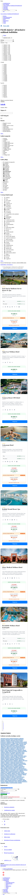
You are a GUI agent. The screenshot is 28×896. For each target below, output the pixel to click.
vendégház (5, 139)
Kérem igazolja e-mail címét (6, 798)
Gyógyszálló (7, 176)
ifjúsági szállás (6, 147)
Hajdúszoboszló (6, 18)
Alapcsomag (8, 251)
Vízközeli (7, 165)
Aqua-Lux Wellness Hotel (10, 352)
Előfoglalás (8, 205)
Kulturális (8, 243)
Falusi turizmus (8, 177)
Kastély (6, 179)
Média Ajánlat (7, 837)
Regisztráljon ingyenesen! (14, 796)
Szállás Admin (7, 830)
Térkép (4, 35)
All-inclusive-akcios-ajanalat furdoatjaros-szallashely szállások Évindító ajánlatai (13, 764)
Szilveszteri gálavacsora (8, 129)
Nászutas (5, 183)
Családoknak (8, 208)
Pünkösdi (8, 255)
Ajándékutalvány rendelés (9, 810)
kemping (5, 152)
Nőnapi (7, 242)
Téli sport (7, 187)
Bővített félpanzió (6, 131)
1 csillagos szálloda (7, 149)
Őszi (7, 199)
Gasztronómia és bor (10, 221)
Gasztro (6, 185)
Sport (6, 186)
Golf (6, 184)
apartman (5, 138)
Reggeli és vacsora (7, 123)
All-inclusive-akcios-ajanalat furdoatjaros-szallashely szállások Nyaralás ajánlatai (12, 755)
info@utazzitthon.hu (9, 852)
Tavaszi (7, 257)
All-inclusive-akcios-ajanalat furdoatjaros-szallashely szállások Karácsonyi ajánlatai (12, 766)
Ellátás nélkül (6, 127)
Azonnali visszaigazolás (10, 162)
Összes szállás (6, 25)
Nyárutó (7, 233)
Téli (7, 225)
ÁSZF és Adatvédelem (8, 868)
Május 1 (7, 254)
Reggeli (4, 124)
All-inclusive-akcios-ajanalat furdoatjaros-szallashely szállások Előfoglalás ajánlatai (12, 759)
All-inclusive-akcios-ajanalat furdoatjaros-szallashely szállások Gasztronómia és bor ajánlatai (12, 779)
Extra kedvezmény (10, 249)
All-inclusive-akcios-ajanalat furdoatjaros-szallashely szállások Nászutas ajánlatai (13, 780)
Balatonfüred (5, 20)
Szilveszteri (8, 206)
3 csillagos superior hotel (8, 143)
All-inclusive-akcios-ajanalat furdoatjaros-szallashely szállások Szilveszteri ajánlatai (14, 760)
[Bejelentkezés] (4, 11)
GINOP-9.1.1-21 (7, 860)
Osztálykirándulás (9, 224)
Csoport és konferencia (10, 237)
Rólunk (5, 846)
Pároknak (8, 218)
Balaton (4, 16)
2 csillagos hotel (6, 154)
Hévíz (4, 19)
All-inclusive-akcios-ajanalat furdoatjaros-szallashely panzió (12, 741)
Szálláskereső (19, 5)
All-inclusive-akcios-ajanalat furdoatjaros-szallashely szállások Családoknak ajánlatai (12, 762)
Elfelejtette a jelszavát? (5, 793)
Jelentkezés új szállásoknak (9, 833)
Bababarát (7, 167)
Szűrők (3, 104)
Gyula (4, 23)
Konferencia (7, 172)
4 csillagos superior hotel (8, 145)
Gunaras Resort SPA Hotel (11, 398)
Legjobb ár (8, 258)
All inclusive (5, 126)
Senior (7, 215)
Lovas (6, 180)
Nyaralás (8, 202)
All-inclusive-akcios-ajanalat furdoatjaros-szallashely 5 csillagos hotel (13, 748)
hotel (4, 151)
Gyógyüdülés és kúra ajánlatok (12, 214)
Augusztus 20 (9, 203)
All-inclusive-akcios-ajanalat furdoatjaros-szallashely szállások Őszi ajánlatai (14, 752)
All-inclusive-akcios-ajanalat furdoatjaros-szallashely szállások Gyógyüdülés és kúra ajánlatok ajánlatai (14, 769)
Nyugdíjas (7, 169)
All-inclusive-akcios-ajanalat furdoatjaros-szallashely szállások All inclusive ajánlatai (13, 773)
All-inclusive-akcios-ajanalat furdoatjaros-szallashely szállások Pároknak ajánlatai (14, 774)
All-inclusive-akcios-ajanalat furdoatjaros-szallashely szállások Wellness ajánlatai (13, 750)
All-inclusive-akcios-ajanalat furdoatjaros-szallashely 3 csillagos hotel (14, 742)
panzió (4, 140)
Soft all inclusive (6, 130)
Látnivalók (5, 7)
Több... (2, 133)
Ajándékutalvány (6, 3)
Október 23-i (8, 234)
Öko (6, 190)
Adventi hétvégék (9, 240)
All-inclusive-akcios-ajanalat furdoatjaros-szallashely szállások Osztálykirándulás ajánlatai (14, 782)
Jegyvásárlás (5, 9)
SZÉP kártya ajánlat (10, 227)
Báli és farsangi (9, 239)
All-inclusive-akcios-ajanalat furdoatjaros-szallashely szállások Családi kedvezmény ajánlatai (12, 777)
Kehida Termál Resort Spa (11, 509)
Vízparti (6, 164)
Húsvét (7, 230)
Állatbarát (7, 170)
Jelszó (2, 790)
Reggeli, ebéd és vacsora (8, 125)
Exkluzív (7, 181)
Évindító (8, 209)
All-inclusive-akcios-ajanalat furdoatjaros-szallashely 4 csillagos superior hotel (13, 747)
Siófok (4, 21)
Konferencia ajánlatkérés (9, 807)
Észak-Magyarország (7, 17)
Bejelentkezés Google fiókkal (7, 787)
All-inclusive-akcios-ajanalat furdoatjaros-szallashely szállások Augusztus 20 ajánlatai (14, 757)
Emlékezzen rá (4, 791)
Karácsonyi (8, 211)
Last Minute (8, 212)
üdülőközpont (6, 150)
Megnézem (14, 328)
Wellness (6, 163)
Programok (5, 6)
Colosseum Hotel (7, 445)
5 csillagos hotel (6, 146)
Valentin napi (8, 246)
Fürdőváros (7, 166)
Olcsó (6, 188)
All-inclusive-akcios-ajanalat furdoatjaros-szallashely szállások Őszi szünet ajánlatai (13, 753)
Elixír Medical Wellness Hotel (12, 567)
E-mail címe (3, 789)
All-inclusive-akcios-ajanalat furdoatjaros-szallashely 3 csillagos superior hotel (14, 744)
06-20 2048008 (8, 849)
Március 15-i (8, 228)
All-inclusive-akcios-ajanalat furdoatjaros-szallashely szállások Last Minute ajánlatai (13, 767)
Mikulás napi (8, 248)
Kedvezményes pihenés (11, 252)
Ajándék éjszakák (9, 231)
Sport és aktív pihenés (10, 236)
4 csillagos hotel (6, 144)
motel (4, 153)
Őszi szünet (8, 200)
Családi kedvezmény (10, 220)
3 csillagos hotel (6, 142)
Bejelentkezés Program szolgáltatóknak (12, 840)
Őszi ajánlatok (6, 4)
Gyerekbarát (7, 178)
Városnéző (7, 173)
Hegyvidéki (7, 174)
